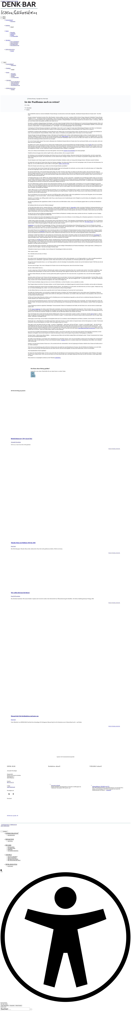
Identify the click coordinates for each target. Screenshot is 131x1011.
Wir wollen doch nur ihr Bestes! (20, 592)
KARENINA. (58, 357)
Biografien (12, 32)
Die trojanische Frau (14, 45)
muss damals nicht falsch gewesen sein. (86, 328)
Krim (90, 144)
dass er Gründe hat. (36, 309)
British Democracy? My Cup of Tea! (21, 438)
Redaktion (7, 25)
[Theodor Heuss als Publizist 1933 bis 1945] (35, 539)
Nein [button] (33, 376)
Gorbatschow (31, 225)
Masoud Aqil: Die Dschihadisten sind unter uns (25, 716)
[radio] (4, 1004)
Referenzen (12, 21)
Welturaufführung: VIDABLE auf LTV (100, 786)
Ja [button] (32, 373)
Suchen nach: (3, 1006)
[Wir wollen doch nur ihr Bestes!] (15, 589)
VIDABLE (7, 40)
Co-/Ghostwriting (14, 36)
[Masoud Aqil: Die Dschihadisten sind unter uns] (45, 712)
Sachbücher (12, 33)
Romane (12, 35)
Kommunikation (9, 20)
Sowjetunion (96, 234)
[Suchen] (31, 1009)
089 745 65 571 (10, 782)
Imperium (42, 231)
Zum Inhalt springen (5, 1)
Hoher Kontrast (19, 1005)
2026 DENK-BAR (5, 825)
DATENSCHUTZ (6, 824)
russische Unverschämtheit (69, 150)
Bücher (7, 31)
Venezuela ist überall (55, 785)
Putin (39, 239)
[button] (2, 15)
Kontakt (12, 50)
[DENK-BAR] (8, 61)
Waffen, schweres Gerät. (64, 163)
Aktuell (12, 27)
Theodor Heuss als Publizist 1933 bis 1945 (23, 542)
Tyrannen (63, 340)
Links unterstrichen (5, 1005)
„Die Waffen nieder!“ (89, 221)
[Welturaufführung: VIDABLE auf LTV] (109, 785)
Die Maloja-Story (14, 44)
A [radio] (1, 1004)
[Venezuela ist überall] (68, 784)
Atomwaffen (73, 207)
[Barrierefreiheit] (1, 870)
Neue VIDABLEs (14, 43)
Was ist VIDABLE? (14, 41)
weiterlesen (114, 448)
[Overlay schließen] (1, 871)
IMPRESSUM (13, 824)
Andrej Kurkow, (65, 136)
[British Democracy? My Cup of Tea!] (38, 435)
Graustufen (12, 1005)
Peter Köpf (29, 107)
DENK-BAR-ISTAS (10, 49)
